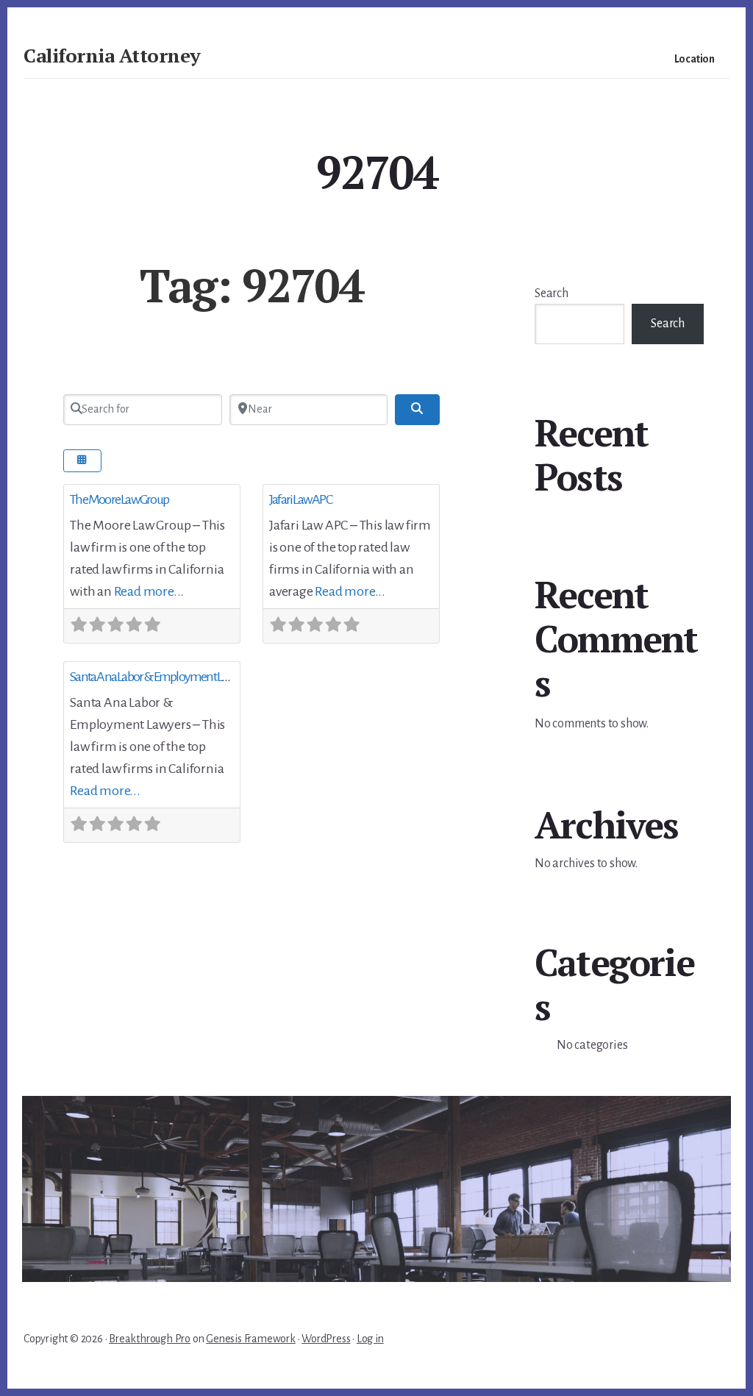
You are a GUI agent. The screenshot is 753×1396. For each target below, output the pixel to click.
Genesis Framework (251, 1339)
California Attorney (112, 55)
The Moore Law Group (119, 499)
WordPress (325, 1339)
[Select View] (82, 460)
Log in (370, 1339)
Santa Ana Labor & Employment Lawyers (161, 676)
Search (551, 293)
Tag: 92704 (251, 285)
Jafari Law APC (300, 499)
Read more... (149, 591)
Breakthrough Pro (149, 1339)
